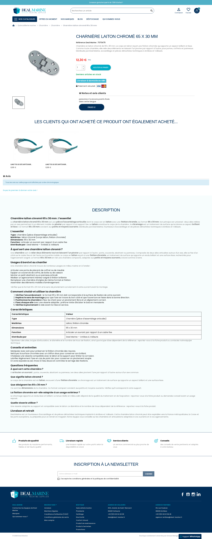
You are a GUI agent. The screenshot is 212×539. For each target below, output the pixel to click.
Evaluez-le (91, 107)
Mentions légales (51, 511)
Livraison (47, 508)
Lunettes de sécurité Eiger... (21, 164)
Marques (15, 513)
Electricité (80, 517)
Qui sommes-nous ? (20, 517)
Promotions (80, 529)
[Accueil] (13, 25)
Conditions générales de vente (56, 517)
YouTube (188, 494)
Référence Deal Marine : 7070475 (91, 42)
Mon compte (49, 520)
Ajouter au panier (100, 67)
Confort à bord (82, 520)
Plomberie (80, 511)
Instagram (193, 494)
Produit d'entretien (83, 526)
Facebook (182, 494)
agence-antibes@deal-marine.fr (169, 517)
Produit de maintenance (85, 523)
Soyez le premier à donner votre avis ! (20, 190)
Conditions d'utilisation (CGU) (56, 514)
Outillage (80, 514)
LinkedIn (198, 494)
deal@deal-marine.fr (116, 517)
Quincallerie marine (84, 508)
